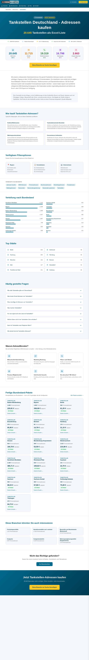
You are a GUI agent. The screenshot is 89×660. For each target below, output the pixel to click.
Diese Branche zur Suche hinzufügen (44, 65)
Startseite (5, 6)
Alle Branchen (14, 6)
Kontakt (36, 6)
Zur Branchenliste (44, 564)
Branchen (15, 9)
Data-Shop (23, 6)
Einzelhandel (39, 17)
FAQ (30, 6)
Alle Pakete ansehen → (77, 395)
